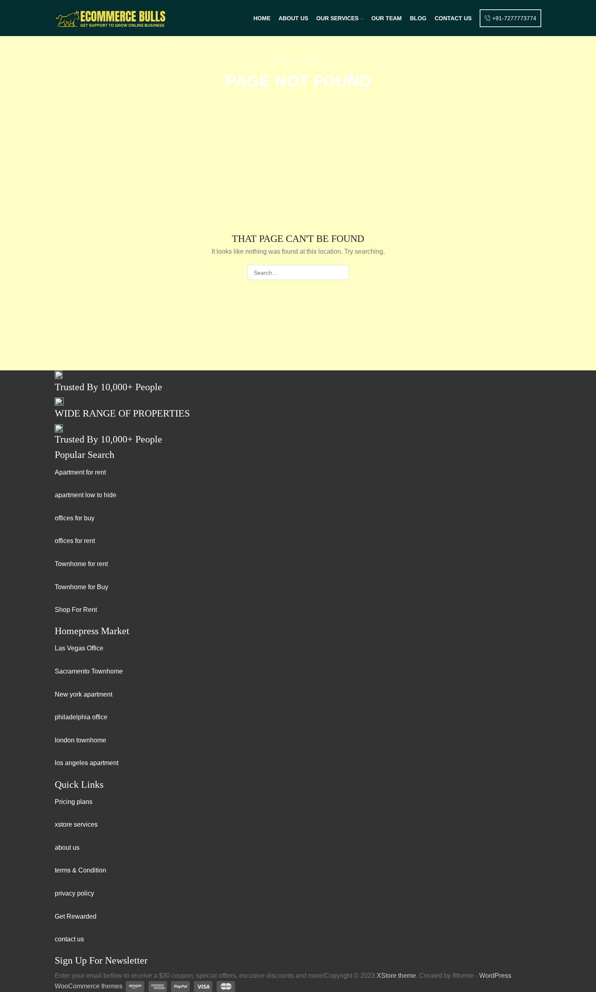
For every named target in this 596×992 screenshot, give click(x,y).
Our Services (337, 18)
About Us (293, 18)
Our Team (386, 18)
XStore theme (396, 975)
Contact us (453, 18)
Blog (418, 18)
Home (261, 18)
